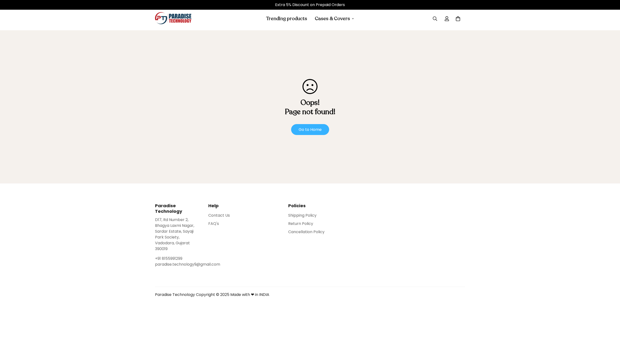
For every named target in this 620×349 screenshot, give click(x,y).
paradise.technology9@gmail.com (177, 264)
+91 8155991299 (168, 258)
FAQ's (213, 223)
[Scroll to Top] (610, 322)
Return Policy (300, 223)
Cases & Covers (332, 18)
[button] (458, 18)
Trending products (286, 18)
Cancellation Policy (306, 232)
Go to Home (310, 129)
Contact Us (219, 215)
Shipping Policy (302, 215)
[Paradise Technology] (173, 18)
